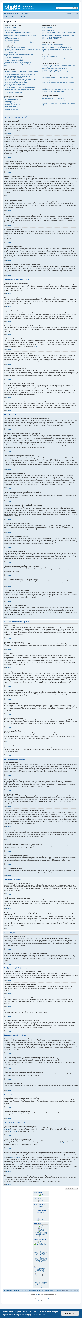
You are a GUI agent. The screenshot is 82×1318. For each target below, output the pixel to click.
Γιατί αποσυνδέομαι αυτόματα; (11, 40)
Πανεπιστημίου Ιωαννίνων (41, 1258)
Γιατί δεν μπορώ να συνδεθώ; (11, 33)
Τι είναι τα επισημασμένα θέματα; (12, 107)
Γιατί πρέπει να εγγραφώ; (10, 27)
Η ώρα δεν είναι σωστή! (10, 52)
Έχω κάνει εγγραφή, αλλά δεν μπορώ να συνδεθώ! (17, 32)
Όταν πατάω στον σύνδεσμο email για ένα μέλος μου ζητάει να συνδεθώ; (20, 64)
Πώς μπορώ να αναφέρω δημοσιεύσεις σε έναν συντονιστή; (19, 87)
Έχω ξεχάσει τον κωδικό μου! (11, 38)
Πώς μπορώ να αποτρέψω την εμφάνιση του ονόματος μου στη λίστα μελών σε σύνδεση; (22, 50)
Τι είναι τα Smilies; (8, 101)
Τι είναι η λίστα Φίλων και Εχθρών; (51, 56)
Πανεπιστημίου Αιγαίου (41, 1257)
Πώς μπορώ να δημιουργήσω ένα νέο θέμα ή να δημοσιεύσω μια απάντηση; (21, 71)
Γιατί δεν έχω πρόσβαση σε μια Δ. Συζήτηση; (15, 82)
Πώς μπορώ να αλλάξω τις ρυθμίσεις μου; (15, 47)
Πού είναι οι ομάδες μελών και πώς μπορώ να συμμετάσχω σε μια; (59, 32)
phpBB (36, 346)
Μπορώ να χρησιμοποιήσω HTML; (13, 99)
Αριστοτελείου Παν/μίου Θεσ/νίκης (41, 1251)
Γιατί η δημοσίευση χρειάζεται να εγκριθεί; (14, 90)
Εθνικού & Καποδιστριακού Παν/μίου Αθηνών (41, 1253)
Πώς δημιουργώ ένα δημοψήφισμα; (13, 77)
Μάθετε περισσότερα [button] (40, 1315)
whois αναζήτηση (15, 1157)
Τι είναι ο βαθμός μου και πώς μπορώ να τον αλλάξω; (18, 62)
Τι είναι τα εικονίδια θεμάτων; (11, 111)
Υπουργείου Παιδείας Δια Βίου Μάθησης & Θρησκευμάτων (41, 1283)
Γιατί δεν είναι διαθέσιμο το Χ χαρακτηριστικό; (53, 98)
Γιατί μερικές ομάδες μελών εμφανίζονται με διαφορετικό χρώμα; (58, 35)
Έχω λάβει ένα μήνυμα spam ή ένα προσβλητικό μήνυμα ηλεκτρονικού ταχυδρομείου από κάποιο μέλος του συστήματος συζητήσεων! (58, 49)
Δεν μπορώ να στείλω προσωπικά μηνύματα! (53, 44)
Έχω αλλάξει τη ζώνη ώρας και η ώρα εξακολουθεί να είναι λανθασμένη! (19, 55)
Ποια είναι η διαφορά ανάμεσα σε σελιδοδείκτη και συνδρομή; (57, 77)
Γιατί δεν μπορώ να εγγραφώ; (11, 30)
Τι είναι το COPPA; (9, 29)
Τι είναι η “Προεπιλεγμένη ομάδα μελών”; (52, 37)
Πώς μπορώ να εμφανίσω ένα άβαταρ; (14, 60)
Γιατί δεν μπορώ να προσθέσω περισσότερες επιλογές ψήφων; (20, 79)
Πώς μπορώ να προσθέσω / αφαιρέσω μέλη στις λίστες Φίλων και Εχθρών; (59, 58)
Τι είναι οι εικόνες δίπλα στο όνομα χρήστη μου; (16, 59)
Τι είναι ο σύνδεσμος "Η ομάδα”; (50, 38)
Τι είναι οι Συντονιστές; (47, 29)
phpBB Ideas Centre (61, 1143)
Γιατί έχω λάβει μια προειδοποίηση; (13, 85)
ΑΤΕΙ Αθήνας (41, 1261)
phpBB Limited (8, 1129)
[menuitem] (22, 13)
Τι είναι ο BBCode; (8, 98)
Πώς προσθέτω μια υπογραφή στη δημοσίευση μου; (17, 76)
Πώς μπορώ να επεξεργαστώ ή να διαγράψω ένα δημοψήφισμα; (20, 81)
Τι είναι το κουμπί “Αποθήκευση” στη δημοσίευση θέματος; (19, 89)
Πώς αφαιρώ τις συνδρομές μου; (50, 84)
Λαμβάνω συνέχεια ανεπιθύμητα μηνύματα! (53, 46)
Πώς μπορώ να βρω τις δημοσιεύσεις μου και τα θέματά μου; (57, 71)
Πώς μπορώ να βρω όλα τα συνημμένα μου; (53, 91)
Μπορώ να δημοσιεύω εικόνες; (12, 103)
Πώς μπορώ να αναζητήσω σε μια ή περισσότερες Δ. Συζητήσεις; (58, 65)
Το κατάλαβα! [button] (70, 1313)
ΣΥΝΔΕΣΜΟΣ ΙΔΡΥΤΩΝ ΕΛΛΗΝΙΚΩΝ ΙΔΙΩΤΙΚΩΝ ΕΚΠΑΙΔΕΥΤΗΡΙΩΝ (41, 1233)
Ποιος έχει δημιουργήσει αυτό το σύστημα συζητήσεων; (56, 96)
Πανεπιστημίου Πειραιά (41, 1260)
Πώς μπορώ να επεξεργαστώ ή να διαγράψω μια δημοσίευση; (20, 74)
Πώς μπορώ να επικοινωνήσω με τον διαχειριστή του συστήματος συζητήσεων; (59, 104)
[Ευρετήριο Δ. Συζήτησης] (13, 6)
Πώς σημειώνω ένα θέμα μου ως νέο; (13, 92)
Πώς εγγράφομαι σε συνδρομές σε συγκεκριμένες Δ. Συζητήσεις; (58, 82)
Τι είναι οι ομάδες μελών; (48, 30)
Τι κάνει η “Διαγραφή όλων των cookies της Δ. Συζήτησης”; (19, 42)
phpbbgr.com (48, 1298)
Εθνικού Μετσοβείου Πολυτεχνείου (41, 1255)
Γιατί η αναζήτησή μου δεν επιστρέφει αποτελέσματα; (55, 67)
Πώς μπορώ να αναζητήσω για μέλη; (51, 70)
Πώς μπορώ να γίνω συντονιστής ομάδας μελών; (54, 33)
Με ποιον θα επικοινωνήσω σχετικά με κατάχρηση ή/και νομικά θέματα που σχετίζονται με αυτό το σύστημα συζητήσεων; (58, 100)
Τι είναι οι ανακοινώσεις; (10, 106)
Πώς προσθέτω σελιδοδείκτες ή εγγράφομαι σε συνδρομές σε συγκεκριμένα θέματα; (58, 79)
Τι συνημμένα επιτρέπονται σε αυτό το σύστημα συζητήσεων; (57, 89)
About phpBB (13, 1131)
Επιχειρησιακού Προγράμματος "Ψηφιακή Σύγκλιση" (41, 1271)
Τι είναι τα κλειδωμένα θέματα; (12, 109)
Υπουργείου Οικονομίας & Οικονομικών (41, 1286)
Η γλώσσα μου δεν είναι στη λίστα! (13, 57)
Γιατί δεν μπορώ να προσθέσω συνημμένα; (15, 84)
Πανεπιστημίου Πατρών (41, 1259)
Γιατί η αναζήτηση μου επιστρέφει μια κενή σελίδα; (54, 68)
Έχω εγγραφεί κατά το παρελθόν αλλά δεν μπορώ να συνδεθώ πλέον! (20, 36)
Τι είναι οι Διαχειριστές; (47, 27)
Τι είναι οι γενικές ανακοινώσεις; (12, 104)
